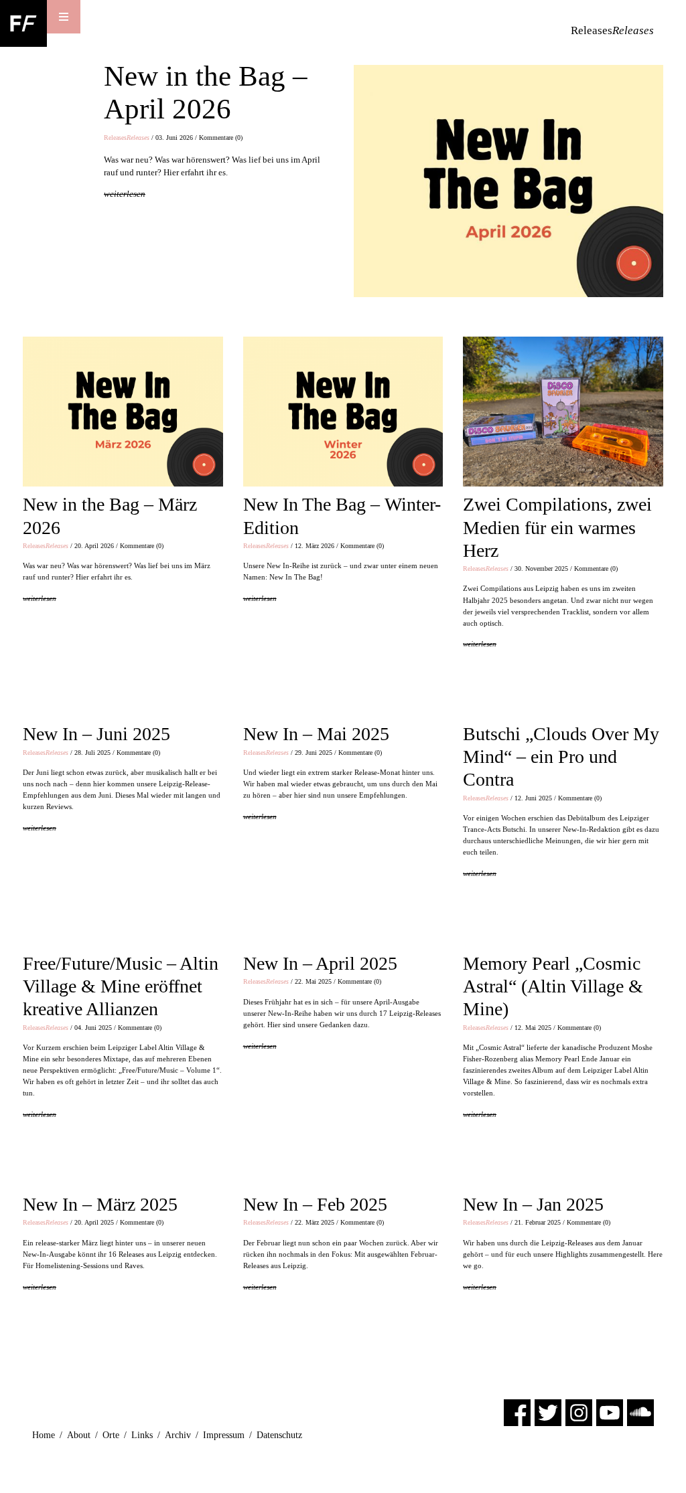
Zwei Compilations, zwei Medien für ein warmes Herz (557, 527)
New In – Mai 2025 (316, 733)
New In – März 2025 (100, 1204)
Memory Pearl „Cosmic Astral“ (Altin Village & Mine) (553, 986)
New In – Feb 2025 (315, 1204)
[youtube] (609, 1412)
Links (142, 1435)
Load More (343, 1368)
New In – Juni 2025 (96, 733)
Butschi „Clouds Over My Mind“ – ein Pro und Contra (561, 756)
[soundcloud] (640, 1412)
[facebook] (517, 1412)
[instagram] (578, 1412)
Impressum (224, 1435)
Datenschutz (279, 1435)
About (78, 1435)
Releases (126, 137)
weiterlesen (124, 194)
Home (43, 1435)
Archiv (178, 1435)
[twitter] (548, 1412)
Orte (110, 1435)
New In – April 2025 (320, 963)
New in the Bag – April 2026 (205, 92)
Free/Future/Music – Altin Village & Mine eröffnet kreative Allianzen (120, 986)
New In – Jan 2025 (533, 1204)
